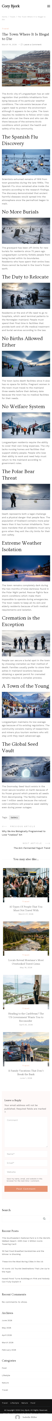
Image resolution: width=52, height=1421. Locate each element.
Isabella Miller (30, 1417)
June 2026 (7, 1320)
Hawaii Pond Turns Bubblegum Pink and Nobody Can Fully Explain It (25, 1280)
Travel (5, 29)
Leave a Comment (32, 44)
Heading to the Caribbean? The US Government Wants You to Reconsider (26, 1017)
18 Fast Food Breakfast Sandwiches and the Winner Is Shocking (23, 1252)
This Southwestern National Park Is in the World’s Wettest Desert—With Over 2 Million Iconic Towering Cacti (26, 1241)
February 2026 (9, 1350)
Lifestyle (6, 1375)
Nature (5, 1383)
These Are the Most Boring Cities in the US (22, 1261)
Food (4, 1368)
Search (6, 1210)
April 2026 (7, 1335)
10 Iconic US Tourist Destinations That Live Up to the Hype (25, 1270)
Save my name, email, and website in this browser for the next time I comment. (24, 1180)
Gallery (14, 817)
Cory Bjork (11, 6)
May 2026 (6, 1328)
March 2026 (7, 1342)
